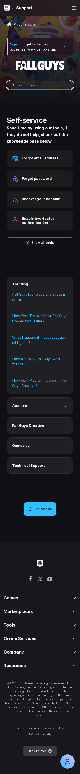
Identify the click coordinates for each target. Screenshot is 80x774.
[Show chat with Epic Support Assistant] (67, 761)
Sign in (15, 44)
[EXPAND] (65, 46)
